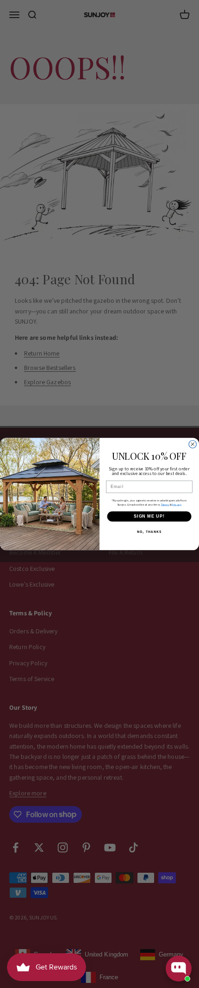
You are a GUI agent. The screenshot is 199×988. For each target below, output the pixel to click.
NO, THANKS (149, 532)
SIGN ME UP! (149, 516)
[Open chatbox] (179, 969)
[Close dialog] (193, 444)
